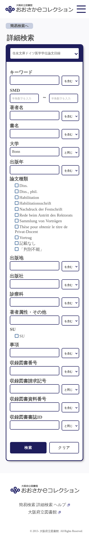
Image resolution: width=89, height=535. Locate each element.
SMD (15, 90)
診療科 (17, 293)
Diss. (23, 185)
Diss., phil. (28, 191)
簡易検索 (27, 504)
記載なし (27, 243)
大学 (14, 143)
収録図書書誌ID (26, 417)
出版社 (17, 275)
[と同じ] (70, 152)
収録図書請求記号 (28, 380)
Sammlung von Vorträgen (40, 221)
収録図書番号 (23, 362)
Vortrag (25, 237)
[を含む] (70, 81)
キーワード (21, 72)
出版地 (17, 257)
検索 (28, 448)
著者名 (17, 107)
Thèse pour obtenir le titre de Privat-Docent (41, 229)
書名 (14, 125)
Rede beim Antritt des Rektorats (46, 215)
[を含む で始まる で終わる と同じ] (70, 116)
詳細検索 (44, 504)
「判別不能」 (31, 249)
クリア (64, 448)
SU (22, 336)
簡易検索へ (19, 26)
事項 (14, 344)
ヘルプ (60, 504)
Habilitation (29, 197)
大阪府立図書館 (42, 512)
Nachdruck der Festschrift (40, 209)
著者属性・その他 (28, 312)
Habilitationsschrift (35, 203)
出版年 (17, 161)
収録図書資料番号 (28, 398)
